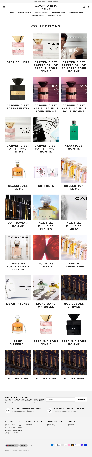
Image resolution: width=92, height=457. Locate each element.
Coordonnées (9, 433)
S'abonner (81, 399)
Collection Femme (74, 187)
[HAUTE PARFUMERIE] (74, 247)
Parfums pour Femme (46, 343)
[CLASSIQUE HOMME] (74, 129)
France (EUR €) (12, 445)
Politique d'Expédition (11, 429)
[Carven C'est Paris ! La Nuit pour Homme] (74, 89)
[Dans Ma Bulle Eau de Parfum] (18, 247)
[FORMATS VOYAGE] (46, 247)
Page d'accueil (18, 343)
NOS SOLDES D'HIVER (74, 305)
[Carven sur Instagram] (31, 446)
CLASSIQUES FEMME (18, 187)
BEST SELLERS (18, 62)
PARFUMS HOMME (41, 12)
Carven (17, 448)
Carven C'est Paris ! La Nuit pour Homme (74, 108)
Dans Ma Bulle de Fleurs (46, 226)
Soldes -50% (73, 378)
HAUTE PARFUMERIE (58, 12)
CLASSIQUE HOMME (74, 147)
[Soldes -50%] (74, 362)
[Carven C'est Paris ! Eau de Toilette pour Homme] (74, 46)
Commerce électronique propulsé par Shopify (17, 450)
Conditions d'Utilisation (11, 432)
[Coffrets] (46, 170)
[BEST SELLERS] (18, 46)
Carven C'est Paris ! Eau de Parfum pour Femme (46, 67)
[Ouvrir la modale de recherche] (4, 7)
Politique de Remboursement (13, 427)
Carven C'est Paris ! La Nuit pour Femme (46, 108)
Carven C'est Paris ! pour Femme (18, 148)
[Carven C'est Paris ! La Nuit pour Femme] (46, 89)
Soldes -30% (45, 378)
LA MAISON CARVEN (54, 15)
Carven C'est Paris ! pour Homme (46, 148)
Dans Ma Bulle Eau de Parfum (18, 266)
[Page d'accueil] (18, 325)
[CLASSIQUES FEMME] (18, 170)
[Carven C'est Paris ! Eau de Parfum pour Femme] (46, 46)
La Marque (29, 424)
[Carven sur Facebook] (29, 446)
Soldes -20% (18, 378)
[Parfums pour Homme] (74, 325)
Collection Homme (18, 225)
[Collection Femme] (74, 170)
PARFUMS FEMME (23, 12)
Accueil (11, 12)
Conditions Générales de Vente (13, 430)
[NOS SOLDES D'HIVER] (74, 287)
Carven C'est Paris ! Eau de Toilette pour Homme (74, 67)
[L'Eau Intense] (18, 287)
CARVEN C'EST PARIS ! (76, 12)
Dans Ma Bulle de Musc (74, 226)
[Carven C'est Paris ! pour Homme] (46, 129)
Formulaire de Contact (53, 425)
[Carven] (46, 7)
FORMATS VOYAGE (46, 265)
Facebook (71, 425)
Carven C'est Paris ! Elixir (18, 107)
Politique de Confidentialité (13, 425)
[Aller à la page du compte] (84, 7)
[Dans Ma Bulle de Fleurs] (46, 207)
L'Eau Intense (18, 303)
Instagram (71, 424)
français (23, 445)
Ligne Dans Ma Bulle (46, 305)
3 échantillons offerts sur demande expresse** (46, 1)
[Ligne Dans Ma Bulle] (46, 287)
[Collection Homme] (18, 207)
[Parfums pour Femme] (46, 325)
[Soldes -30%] (46, 362)
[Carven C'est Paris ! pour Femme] (18, 129)
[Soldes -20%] (18, 362)
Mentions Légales (10, 424)
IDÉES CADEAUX (37, 15)
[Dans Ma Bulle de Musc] (74, 207)
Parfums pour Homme (73, 343)
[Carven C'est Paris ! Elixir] (18, 89)
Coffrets (46, 185)
